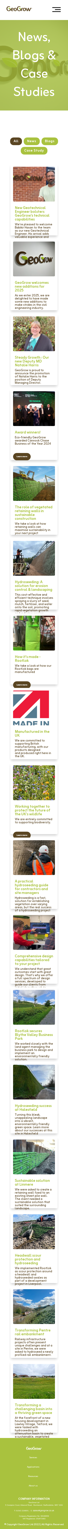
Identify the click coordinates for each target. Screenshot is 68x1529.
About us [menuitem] (33, 1486)
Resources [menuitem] (33, 1476)
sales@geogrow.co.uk (43, 1510)
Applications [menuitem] (33, 1467)
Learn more (22, 457)
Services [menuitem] (33, 1457)
